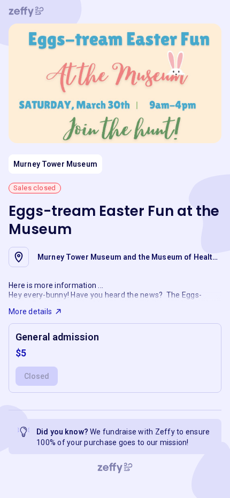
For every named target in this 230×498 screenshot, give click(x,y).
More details (30, 311)
